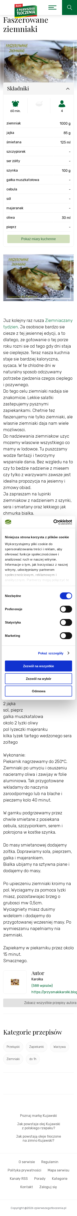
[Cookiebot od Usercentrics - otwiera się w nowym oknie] (54, 522)
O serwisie (27, 1162)
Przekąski (13, 1047)
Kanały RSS (19, 1179)
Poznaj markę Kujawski (38, 1116)
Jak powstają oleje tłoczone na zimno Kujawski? (38, 1138)
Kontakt (26, 1187)
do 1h (32, 1059)
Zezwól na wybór (38, 678)
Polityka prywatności (24, 1170)
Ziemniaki (13, 1059)
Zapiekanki (36, 1047)
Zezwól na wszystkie (38, 666)
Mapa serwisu (58, 1170)
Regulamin (49, 1162)
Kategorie (59, 1179)
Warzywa (59, 1047)
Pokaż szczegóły (51, 653)
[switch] (66, 609)
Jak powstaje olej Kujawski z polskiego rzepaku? (38, 1126)
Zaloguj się (48, 1187)
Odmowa (38, 691)
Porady (40, 1179)
